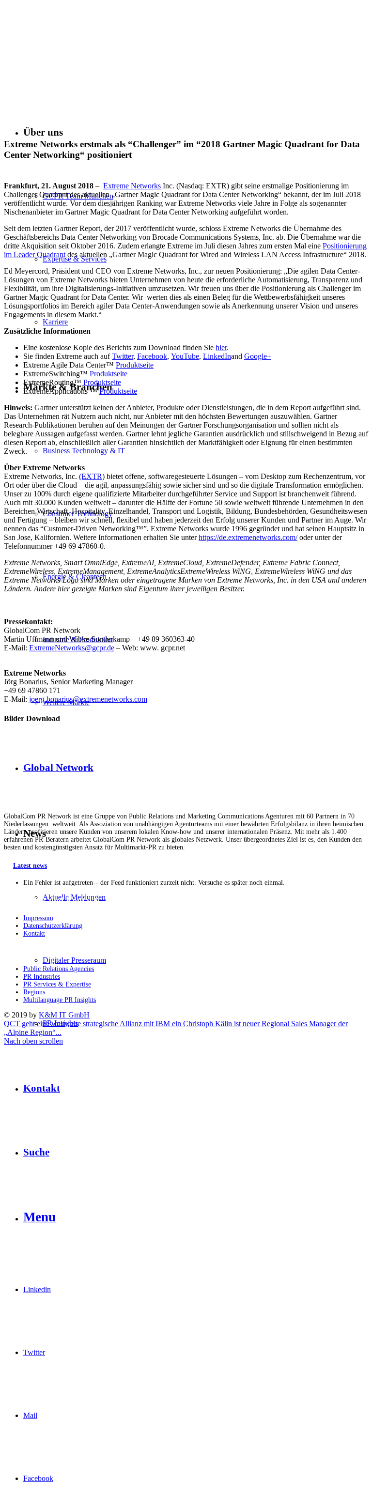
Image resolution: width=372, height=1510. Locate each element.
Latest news (30, 865)
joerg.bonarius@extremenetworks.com (88, 699)
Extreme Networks (132, 186)
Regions (34, 992)
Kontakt (34, 933)
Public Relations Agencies (58, 968)
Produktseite (135, 365)
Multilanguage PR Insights (59, 999)
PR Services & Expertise (57, 984)
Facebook (152, 356)
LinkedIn (217, 356)
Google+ (257, 356)
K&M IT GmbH (64, 1015)
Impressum (38, 918)
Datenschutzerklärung (52, 925)
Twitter (122, 356)
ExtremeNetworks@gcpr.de (71, 648)
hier (221, 347)
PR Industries (41, 976)
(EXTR (90, 476)
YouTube (185, 356)
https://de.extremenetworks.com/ (248, 537)
